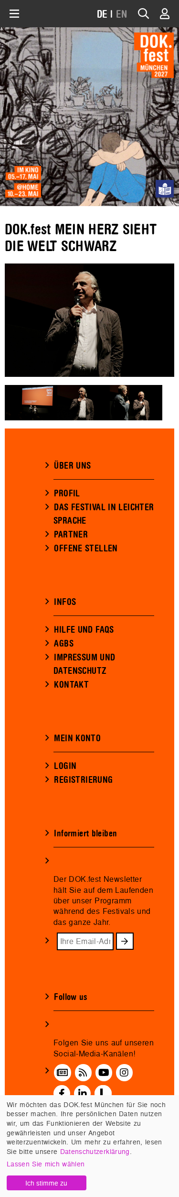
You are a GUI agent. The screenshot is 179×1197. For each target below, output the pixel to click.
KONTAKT (71, 685)
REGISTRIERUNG (83, 780)
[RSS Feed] (83, 1072)
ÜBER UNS (72, 466)
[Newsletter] (62, 1072)
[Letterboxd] (103, 1093)
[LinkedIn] (82, 1093)
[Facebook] (62, 1093)
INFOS (65, 602)
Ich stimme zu (46, 1182)
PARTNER (71, 534)
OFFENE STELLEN (85, 548)
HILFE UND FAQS (84, 630)
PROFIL (67, 493)
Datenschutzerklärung (95, 1151)
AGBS (64, 643)
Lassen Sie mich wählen (45, 1163)
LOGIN (65, 766)
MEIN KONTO (77, 738)
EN (121, 14)
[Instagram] (124, 1072)
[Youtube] (103, 1072)
